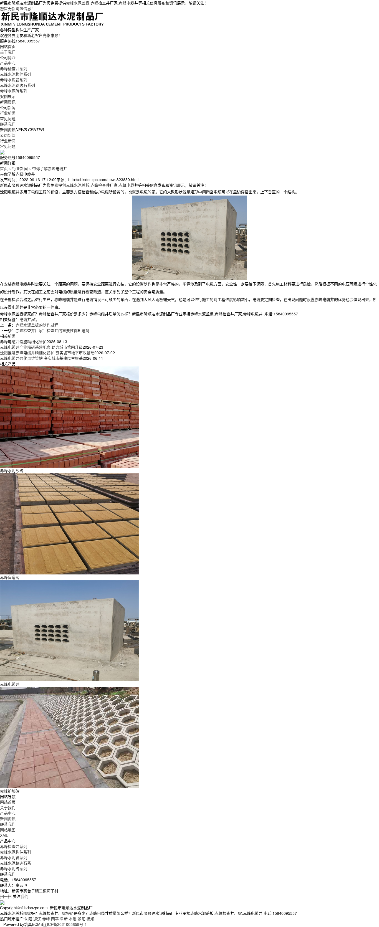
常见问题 (8, 118)
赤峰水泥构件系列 (15, 74)
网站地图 (8, 829)
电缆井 (25, 319)
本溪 (73, 918)
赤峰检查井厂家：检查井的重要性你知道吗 (52, 330)
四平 (55, 918)
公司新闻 (8, 107)
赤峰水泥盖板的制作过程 (37, 325)
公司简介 (8, 57)
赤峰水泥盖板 (77, 3)
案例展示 (8, 96)
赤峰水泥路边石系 (15, 863)
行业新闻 (8, 113)
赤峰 (46, 918)
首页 (4, 168)
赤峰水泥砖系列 (13, 90)
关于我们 (8, 52)
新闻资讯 (8, 102)
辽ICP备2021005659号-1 (65, 924)
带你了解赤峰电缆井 (49, 168)
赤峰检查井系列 (13, 68)
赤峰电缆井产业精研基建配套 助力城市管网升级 (41, 347)
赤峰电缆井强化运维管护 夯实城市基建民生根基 (41, 358)
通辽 (37, 918)
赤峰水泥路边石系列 (17, 85)
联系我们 (8, 124)
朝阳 (81, 918)
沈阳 (28, 918)
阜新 (64, 918)
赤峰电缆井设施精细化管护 (23, 341)
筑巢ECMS (33, 924)
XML (4, 835)
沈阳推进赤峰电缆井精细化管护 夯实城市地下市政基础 (47, 352)
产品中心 (8, 63)
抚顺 (90, 918)
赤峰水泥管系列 (13, 79)
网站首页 (8, 46)
